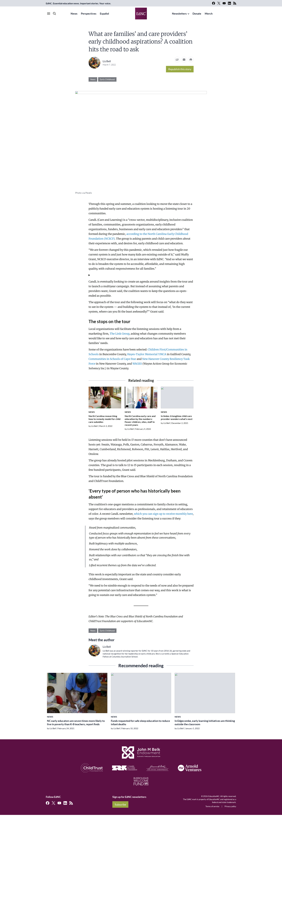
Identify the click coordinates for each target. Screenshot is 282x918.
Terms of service (212, 806)
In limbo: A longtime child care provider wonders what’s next (176, 417)
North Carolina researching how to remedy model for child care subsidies (104, 419)
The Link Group (119, 333)
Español (104, 13)
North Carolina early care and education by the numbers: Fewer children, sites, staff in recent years (140, 420)
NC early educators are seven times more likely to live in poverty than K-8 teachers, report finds (76, 722)
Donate (197, 13)
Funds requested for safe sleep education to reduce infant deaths (140, 722)
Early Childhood (107, 79)
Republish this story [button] (179, 69)
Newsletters (179, 13)
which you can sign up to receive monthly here (163, 513)
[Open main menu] (48, 13)
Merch (209, 13)
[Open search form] (54, 13)
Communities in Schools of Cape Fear (112, 359)
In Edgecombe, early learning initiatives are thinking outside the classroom (205, 722)
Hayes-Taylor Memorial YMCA (146, 354)
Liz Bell (107, 61)
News (74, 13)
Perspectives (88, 13)
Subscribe (120, 804)
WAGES (137, 363)
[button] (184, 59)
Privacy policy (230, 806)
